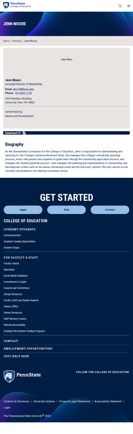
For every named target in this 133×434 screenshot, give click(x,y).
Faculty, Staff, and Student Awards (21, 300)
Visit (66, 209)
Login (7, 407)
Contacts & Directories (16, 401)
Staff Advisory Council (15, 318)
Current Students (20, 229)
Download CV (13, 133)
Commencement (12, 235)
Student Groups (11, 247)
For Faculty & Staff (21, 257)
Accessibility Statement (108, 401)
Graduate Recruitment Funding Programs (24, 331)
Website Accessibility (14, 324)
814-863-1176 (23, 93)
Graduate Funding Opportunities (19, 241)
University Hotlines (44, 401)
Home (6, 41)
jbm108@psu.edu (23, 89)
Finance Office (11, 306)
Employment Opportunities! (28, 348)
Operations (9, 269)
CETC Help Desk (16, 356)
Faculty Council (11, 263)
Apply (23, 209)
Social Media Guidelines (16, 275)
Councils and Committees (17, 288)
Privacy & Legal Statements (75, 401)
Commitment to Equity (15, 281)
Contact (110, 209)
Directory (16, 41)
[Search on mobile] (120, 6)
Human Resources (13, 312)
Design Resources (13, 294)
